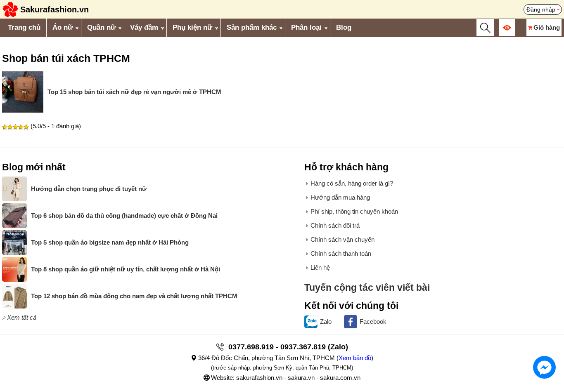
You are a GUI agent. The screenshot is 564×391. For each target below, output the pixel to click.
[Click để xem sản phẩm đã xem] (507, 27)
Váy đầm (144, 27)
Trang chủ (24, 27)
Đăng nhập (540, 9)
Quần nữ (101, 27)
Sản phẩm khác (252, 27)
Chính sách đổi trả (335, 225)
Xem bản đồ (355, 357)
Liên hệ (320, 267)
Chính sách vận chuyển (342, 239)
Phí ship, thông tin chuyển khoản (354, 211)
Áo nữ (62, 27)
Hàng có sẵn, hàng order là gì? (351, 183)
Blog (343, 27)
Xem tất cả (21, 317)
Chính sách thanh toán (340, 253)
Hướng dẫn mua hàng (340, 197)
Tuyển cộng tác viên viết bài (367, 288)
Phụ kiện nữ (192, 27)
